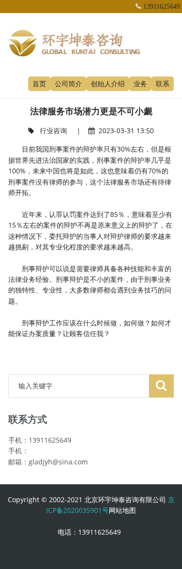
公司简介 (68, 83)
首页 (39, 83)
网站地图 (122, 510)
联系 (162, 83)
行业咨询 (53, 130)
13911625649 (161, 6)
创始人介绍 (108, 83)
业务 (140, 83)
